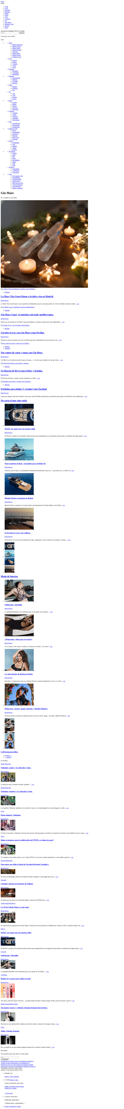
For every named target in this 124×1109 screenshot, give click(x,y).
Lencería (3, 952)
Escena (5, 903)
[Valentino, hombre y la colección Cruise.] (8, 805)
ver (77, 304)
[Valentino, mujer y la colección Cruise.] (8, 781)
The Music (8, 22)
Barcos (3, 929)
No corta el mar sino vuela (14, 400)
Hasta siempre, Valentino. (11, 815)
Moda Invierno (5, 1004)
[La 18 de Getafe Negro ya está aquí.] (8, 922)
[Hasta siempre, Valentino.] (8, 830)
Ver (6, 20)
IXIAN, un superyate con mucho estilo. (20, 429)
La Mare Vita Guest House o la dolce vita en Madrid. (27, 296)
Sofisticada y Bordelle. (13, 605)
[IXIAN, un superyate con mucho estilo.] (8, 945)
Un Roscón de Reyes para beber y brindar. (22, 371)
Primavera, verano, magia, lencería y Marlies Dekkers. (26, 709)
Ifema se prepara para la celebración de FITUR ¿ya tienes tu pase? (27, 840)
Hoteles (10, 860)
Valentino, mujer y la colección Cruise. (16, 768)
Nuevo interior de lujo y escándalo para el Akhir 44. (25, 464)
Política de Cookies (10, 1088)
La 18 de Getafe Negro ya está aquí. (15, 907)
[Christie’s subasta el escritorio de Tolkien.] (8, 897)
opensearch (4, 31)
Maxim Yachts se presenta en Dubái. (19, 498)
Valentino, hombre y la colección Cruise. (17, 791)
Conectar (7, 19)
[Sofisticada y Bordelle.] (8, 968)
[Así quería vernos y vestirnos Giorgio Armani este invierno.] (8, 1020)
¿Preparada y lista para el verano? (18, 639)
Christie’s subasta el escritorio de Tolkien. (17, 884)
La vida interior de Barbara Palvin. (19, 674)
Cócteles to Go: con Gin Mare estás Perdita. (22, 332)
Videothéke (15, 169)
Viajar (6, 15)
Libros (10, 903)
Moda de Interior (9, 576)
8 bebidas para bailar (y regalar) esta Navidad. (24, 389)
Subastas (3, 880)
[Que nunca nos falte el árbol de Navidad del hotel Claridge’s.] (8, 873)
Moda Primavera (6, 764)
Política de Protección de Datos (14, 1086)
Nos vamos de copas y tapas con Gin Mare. (22, 352)
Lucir (6, 8)
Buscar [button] (22, 33)
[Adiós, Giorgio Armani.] (8, 1044)
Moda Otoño (14, 1004)
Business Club (9, 24)
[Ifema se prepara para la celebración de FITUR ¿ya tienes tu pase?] (8, 854)
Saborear (7, 12)
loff (2, 1)
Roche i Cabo (14, 1080)
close (2, 39)
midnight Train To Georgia (16, 31)
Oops (6, 27)
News (2, 811)
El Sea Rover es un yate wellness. (18, 533)
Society (7, 26)
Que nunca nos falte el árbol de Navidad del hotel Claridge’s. (25, 864)
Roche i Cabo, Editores (12, 1076)
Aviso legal (9, 1093)
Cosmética (4, 975)
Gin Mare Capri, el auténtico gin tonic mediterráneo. (27, 314)
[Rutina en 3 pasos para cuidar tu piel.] (8, 997)
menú (2, 3)
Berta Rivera (8, 432)
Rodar (6, 13)
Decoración (4, 860)
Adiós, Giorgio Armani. (10, 1031)
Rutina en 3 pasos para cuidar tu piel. (16, 979)
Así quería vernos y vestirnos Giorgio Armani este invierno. (24, 1008)
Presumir (7, 10)
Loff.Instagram (9, 752)
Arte (2, 903)
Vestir (6, 6)
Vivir (6, 17)
